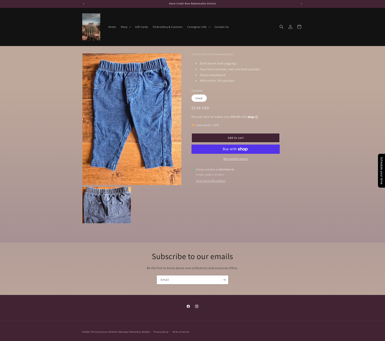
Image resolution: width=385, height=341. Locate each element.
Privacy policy (161, 331)
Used (199, 98)
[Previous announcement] (83, 4)
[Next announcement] (301, 4)
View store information (211, 181)
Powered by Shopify (139, 331)
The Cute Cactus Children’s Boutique (109, 331)
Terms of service (180, 331)
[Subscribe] (224, 280)
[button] (125, 27)
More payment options (235, 158)
